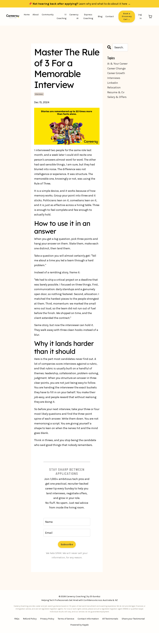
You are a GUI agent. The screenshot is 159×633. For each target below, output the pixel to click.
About (36, 14)
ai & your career (117, 63)
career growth (116, 73)
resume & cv (115, 92)
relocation (114, 87)
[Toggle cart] (150, 16)
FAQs (16, 618)
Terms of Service (66, 618)
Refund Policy (30, 618)
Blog (100, 16)
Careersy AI (73, 16)
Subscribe (67, 544)
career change (116, 68)
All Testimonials (110, 618)
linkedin (112, 83)
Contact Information (88, 618)
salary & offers (117, 97)
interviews (39, 94)
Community (48, 14)
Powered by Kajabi (79, 624)
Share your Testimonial (133, 618)
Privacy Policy (47, 618)
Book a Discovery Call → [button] (127, 16)
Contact (109, 16)
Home (27, 14)
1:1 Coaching (61, 16)
